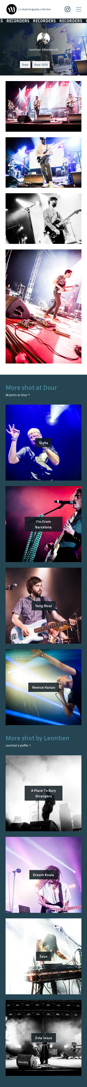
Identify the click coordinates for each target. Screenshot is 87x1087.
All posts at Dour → (18, 395)
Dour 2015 (41, 64)
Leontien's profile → (18, 745)
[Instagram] (67, 9)
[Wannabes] (12, 9)
